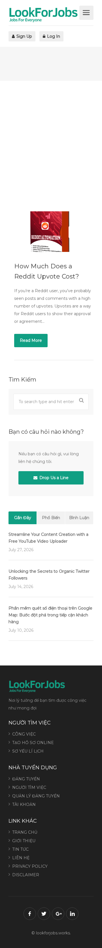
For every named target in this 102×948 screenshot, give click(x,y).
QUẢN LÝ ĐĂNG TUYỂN (36, 796)
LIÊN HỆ (20, 857)
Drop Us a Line (53, 477)
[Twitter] (44, 913)
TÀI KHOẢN (24, 804)
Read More (31, 340)
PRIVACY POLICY (30, 866)
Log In (53, 36)
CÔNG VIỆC (24, 734)
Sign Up (23, 36)
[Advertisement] (51, 146)
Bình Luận (79, 517)
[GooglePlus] (58, 913)
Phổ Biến (51, 517)
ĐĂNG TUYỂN (26, 778)
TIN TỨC (20, 849)
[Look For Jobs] (43, 14)
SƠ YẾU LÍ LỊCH (28, 751)
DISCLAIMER (25, 874)
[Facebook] (30, 913)
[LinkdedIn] (72, 913)
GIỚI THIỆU (23, 840)
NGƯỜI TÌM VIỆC (29, 787)
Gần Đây (22, 517)
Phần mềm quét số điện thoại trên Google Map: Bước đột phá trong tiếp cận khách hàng (50, 615)
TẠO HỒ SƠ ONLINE (33, 742)
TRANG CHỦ (24, 832)
